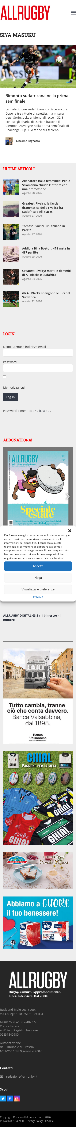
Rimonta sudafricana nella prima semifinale (36, 98)
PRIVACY (38, 596)
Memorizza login (15, 387)
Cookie (49, 1121)
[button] (70, 531)
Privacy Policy (34, 1121)
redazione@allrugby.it (21, 1076)
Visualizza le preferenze (38, 589)
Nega (38, 577)
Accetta (38, 566)
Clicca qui (43, 411)
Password (10, 362)
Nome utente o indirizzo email (24, 347)
